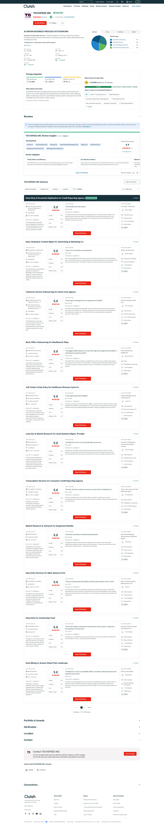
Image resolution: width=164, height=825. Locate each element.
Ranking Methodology (60, 811)
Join (138, 1)
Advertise (116, 811)
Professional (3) (95, 144)
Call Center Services (118, 42)
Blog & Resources (89, 811)
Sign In (130, 1)
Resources (125, 6)
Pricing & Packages (115, 6)
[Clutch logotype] (29, 6)
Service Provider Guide (120, 814)
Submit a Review (131, 182)
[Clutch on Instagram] (33, 813)
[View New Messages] (122, 2)
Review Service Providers (91, 803)
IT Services (76, 6)
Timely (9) (30, 144)
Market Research (114, 94)
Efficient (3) (53, 144)
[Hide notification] (138, 124)
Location (65, 189)
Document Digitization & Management (97, 99)
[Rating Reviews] (37, 17)
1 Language (61, 60)
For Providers (109, 1)
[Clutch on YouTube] (37, 813)
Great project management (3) (69, 144)
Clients (134, 32)
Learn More (86, 126)
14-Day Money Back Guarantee (93, 807)
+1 (67, 55)
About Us (56, 799)
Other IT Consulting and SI (98, 94)
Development (67, 6)
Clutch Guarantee (118, 807)
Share (136, 198)
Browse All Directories (90, 799)
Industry (55, 189)
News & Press (58, 807)
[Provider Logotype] (28, 16)
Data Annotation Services (93, 103)
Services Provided (30, 189)
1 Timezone (30, 64)
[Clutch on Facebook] (25, 813)
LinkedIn (30, 770)
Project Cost (44, 189)
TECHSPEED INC (42, 13)
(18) (131, 148)
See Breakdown (126, 151)
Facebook (42, 770)
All (86, 94)
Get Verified (116, 803)
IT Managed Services (118, 99)
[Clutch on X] (29, 813)
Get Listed (116, 799)
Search (81, 1)
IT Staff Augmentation (126, 103)
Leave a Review (100, 1)
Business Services (101, 6)
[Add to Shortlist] (63, 23)
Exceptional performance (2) (35, 148)
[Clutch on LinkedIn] (40, 813)
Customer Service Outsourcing (121, 47)
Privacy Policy (28, 821)
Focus (107, 32)
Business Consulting (110, 103)
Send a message (130, 753)
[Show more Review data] (82, 233)
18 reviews (44, 17)
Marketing (85, 6)
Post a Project (136, 6)
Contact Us (27, 810)
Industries (120, 32)
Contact (53, 23)
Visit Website (41, 23)
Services (94, 32)
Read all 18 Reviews (82, 173)
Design (92, 6)
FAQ (55, 814)
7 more (89, 106)
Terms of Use (70, 821)
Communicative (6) (41, 144)
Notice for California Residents (57, 821)
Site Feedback (28, 806)
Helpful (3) (84, 144)
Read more (27, 45)
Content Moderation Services (120, 45)
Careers (56, 803)
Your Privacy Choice (38, 821)
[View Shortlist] (117, 2)
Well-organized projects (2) (55, 148)
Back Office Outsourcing (119, 39)
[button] (31, 189)
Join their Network (69, 17)
